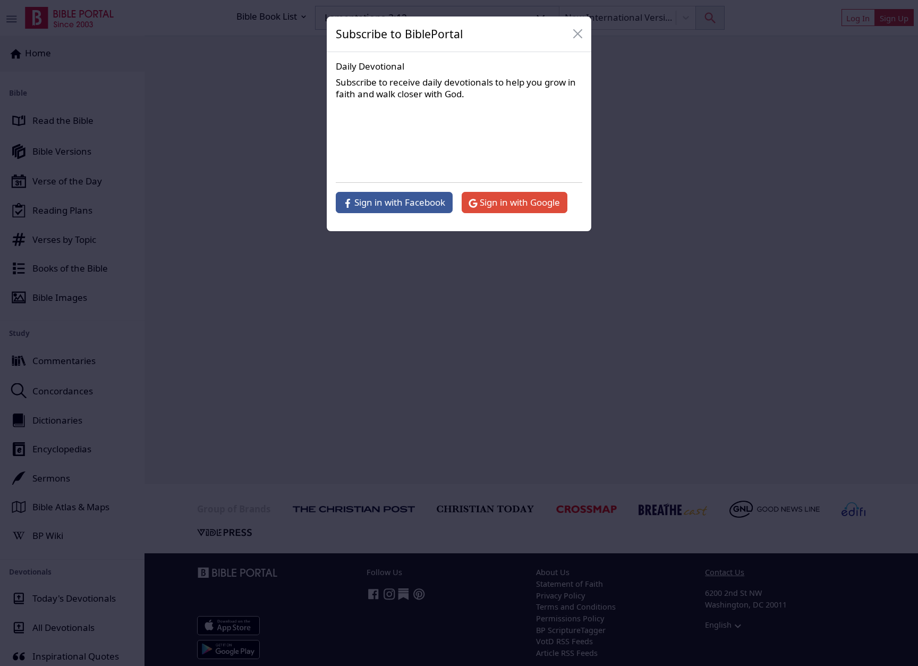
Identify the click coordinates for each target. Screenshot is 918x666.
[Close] (578, 34)
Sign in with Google (519, 202)
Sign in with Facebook (398, 202)
